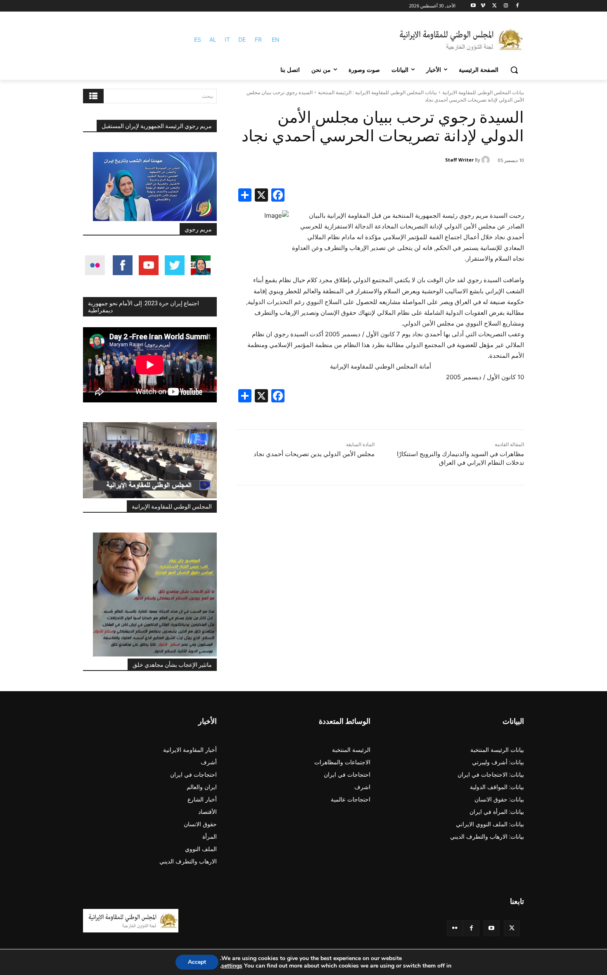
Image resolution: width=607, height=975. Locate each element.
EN (276, 39)
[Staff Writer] (486, 160)
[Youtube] (473, 6)
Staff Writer (459, 160)
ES (197, 39)
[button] (514, 70)
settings (231, 966)
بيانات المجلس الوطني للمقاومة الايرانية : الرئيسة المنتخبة (377, 92)
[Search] (93, 96)
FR (258, 39)
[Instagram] (505, 6)
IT (227, 39)
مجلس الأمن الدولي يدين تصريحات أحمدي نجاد (314, 454)
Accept (197, 962)
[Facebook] (517, 6)
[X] (494, 6)
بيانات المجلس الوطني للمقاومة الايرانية (483, 92)
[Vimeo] (483, 6)
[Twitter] (512, 928)
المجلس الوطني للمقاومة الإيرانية (172, 506)
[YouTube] (492, 928)
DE (242, 39)
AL (212, 39)
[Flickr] (455, 928)
